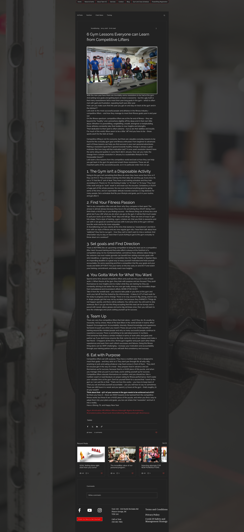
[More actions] (156, 28)
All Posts (80, 15)
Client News (99, 15)
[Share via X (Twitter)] (92, 426)
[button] (164, 15)
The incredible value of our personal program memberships (121, 466)
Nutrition (89, 15)
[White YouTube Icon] (89, 510)
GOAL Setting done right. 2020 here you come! (90, 466)
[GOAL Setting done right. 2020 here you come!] (91, 454)
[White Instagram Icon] (99, 510)
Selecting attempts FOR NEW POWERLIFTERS (151, 466)
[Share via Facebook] (88, 426)
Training (109, 15)
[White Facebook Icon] (79, 510)
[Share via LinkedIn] (97, 426)
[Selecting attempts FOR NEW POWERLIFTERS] (153, 454)
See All (164, 443)
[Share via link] (102, 426)
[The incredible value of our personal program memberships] (122, 454)
